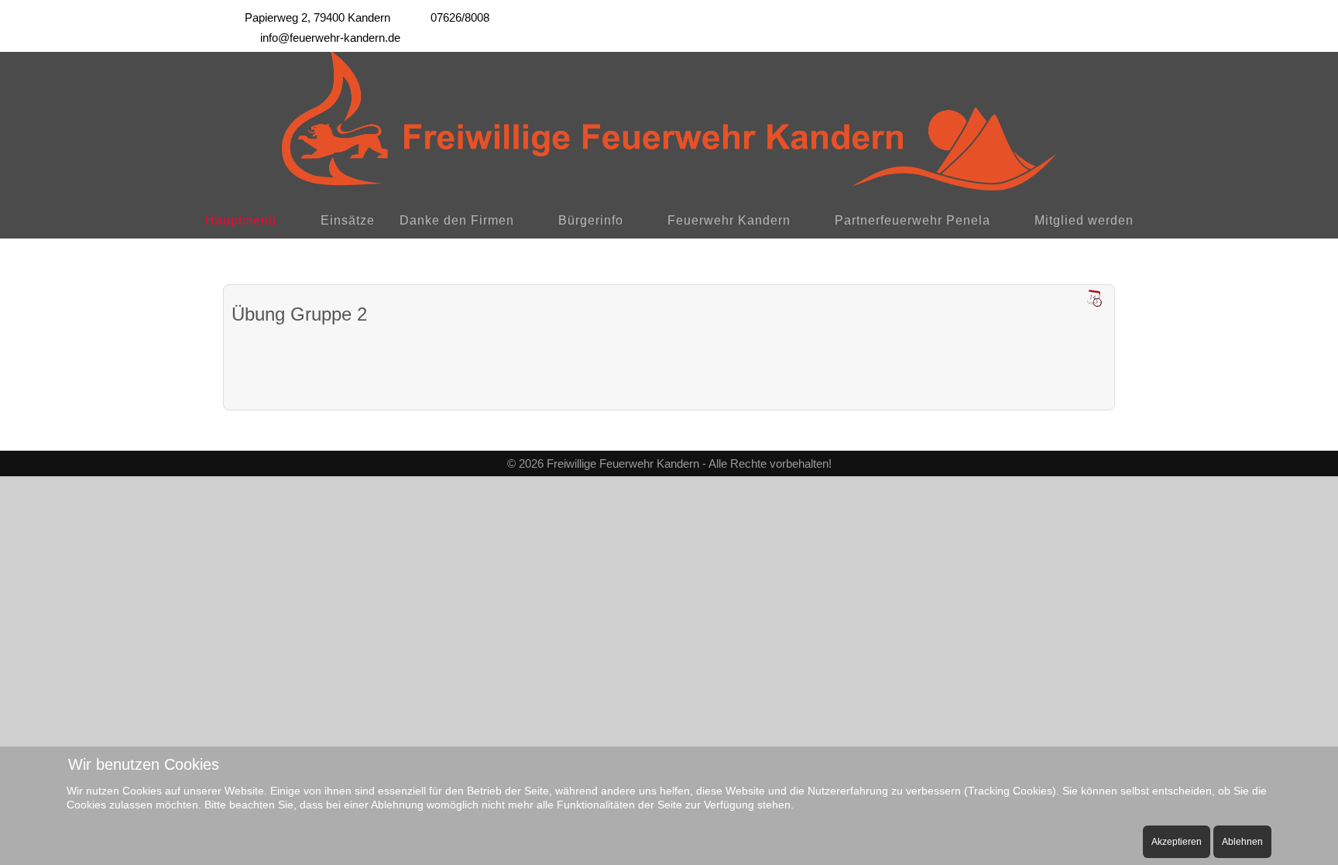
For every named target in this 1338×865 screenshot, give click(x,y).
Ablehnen (1242, 841)
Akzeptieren (1176, 841)
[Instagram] (1107, 13)
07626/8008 (460, 17)
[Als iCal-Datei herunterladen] (1094, 298)
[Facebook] (1073, 13)
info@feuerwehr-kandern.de (330, 37)
